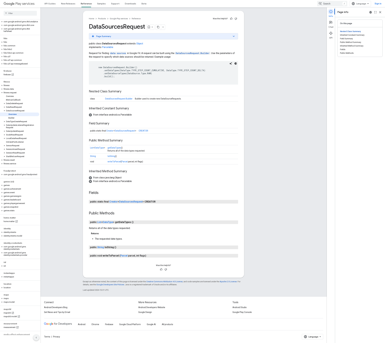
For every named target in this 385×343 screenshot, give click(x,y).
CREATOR (143, 131)
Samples (101, 3)
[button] (19, 21)
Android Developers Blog (55, 307)
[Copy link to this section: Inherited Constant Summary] (132, 108)
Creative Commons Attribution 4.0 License (164, 281)
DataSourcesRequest (125, 131)
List (91, 148)
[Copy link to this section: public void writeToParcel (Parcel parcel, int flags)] (149, 256)
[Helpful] (231, 18)
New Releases (68, 3)
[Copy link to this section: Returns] (102, 233)
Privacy (56, 336)
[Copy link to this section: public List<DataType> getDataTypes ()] (137, 222)
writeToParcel (114, 161)
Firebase (109, 324)
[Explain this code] (230, 63)
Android (81, 324)
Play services (24, 4)
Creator (110, 131)
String (93, 156)
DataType (99, 148)
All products (167, 324)
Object (139, 43)
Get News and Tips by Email (57, 312)
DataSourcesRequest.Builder (192, 53)
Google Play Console (242, 312)
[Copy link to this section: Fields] (102, 193)
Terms (47, 336)
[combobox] (332, 3)
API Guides (50, 3)
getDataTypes (114, 148)
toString (111, 156)
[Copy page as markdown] (158, 27)
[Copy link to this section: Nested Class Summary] (124, 91)
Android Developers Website (151, 307)
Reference (86, 3)
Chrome (95, 324)
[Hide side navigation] (36, 338)
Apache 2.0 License (228, 281)
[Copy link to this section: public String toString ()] (119, 247)
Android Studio (240, 307)
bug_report (370, 12)
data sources (118, 53)
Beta (144, 3)
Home (91, 18)
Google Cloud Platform (130, 324)
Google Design (145, 312)
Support (115, 3)
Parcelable (107, 47)
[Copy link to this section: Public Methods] (117, 213)
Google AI (151, 324)
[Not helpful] (236, 18)
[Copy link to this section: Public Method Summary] (126, 140)
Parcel (125, 161)
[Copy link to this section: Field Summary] (112, 123)
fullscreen (375, 12)
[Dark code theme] (235, 63)
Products (102, 18)
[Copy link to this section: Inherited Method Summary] (130, 171)
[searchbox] (20, 13)
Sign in (378, 3)
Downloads (130, 3)
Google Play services (119, 18)
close (380, 12)
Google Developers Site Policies (110, 284)
